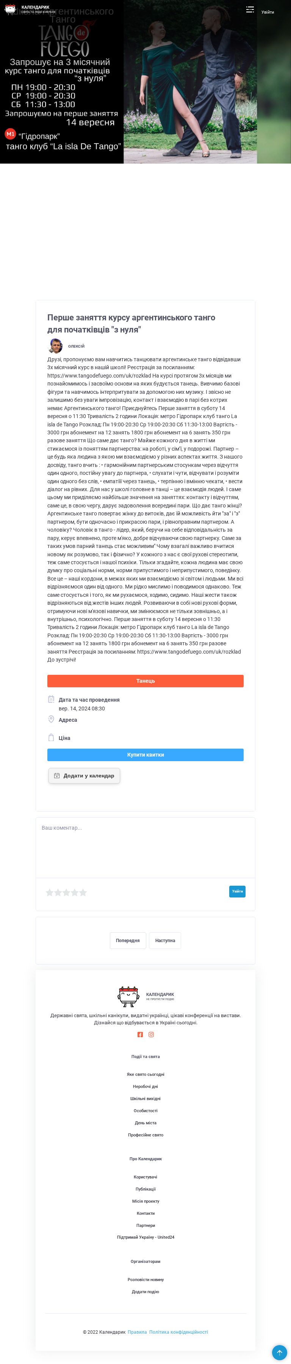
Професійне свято (145, 1135)
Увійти (267, 12)
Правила (137, 1332)
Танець (145, 681)
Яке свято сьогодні (145, 1074)
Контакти (146, 1213)
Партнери (145, 1225)
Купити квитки (145, 755)
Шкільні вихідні (145, 1098)
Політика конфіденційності (178, 1332)
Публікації (146, 1189)
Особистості (146, 1110)
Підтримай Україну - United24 (145, 1237)
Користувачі (145, 1177)
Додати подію (145, 1291)
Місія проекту (145, 1201)
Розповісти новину (146, 1279)
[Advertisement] (146, 236)
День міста (145, 1123)
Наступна (165, 940)
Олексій (76, 346)
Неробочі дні (145, 1086)
